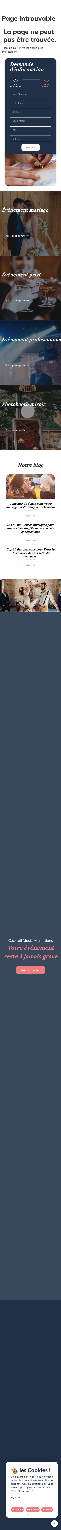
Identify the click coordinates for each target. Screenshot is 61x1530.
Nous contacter (30, 970)
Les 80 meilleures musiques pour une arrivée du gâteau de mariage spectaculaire (30, 528)
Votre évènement (46, 85)
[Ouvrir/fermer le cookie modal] (54, 1523)
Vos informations (15, 85)
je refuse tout (33, 1509)
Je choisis (47, 1509)
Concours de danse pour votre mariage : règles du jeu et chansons (30, 505)
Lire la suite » (30, 516)
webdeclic (36, 1515)
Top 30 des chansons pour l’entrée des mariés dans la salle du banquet (30, 553)
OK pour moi (17, 1509)
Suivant (30, 147)
